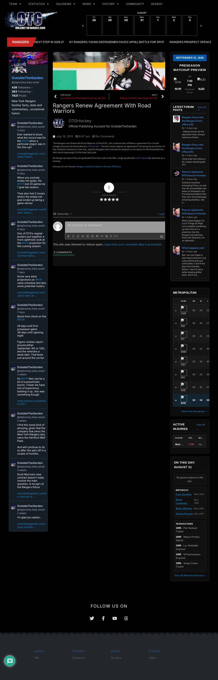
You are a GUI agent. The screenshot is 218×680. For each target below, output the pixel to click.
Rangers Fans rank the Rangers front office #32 (193, 121)
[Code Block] (101, 236)
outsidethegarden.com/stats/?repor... (31, 155)
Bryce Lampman (181, 501)
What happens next (193, 247)
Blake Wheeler (184, 508)
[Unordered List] (92, 236)
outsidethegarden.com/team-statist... (31, 211)
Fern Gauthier (184, 494)
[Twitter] (92, 618)
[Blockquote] (97, 236)
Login (161, 213)
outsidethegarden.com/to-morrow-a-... (31, 495)
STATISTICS (36, 4)
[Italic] (73, 236)
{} (111, 236)
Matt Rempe (182, 444)
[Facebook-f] (103, 618)
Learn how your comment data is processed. (133, 244)
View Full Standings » (194, 411)
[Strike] (82, 236)
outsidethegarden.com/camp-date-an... (31, 294)
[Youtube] (114, 618)
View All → (202, 108)
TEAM (13, 4)
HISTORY (108, 4)
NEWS (86, 4)
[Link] (106, 236)
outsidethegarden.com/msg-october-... (31, 525)
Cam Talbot (141, 158)
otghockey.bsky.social (25, 82)
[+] (116, 236)
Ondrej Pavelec (184, 514)
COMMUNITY (135, 4)
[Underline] (78, 236)
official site (93, 146)
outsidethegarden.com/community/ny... (31, 254)
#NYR (25, 140)
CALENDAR (63, 4)
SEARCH (156, 4)
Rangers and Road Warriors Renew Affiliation (98, 166)
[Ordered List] (87, 236)
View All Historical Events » (190, 575)
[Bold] (68, 236)
